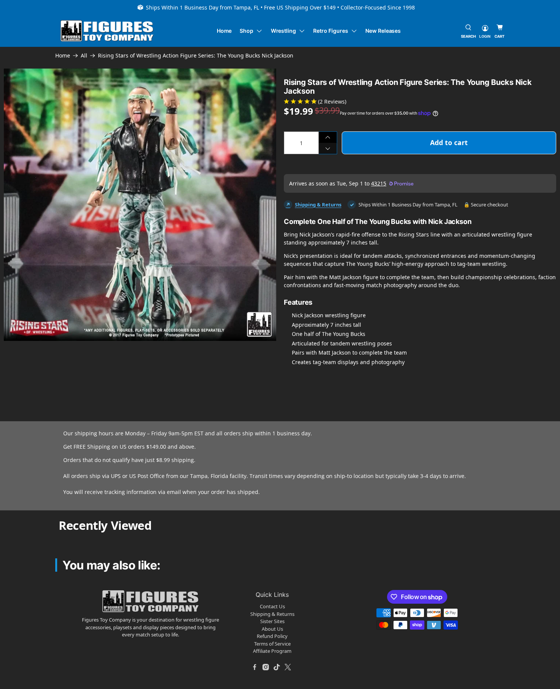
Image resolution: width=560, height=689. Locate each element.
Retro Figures (330, 30)
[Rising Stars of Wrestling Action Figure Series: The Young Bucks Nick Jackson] (140, 205)
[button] (14, 356)
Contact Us (272, 606)
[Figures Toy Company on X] (288, 667)
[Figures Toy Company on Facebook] (254, 667)
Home (224, 30)
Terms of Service (272, 643)
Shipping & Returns (318, 204)
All (84, 55)
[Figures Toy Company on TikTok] (277, 667)
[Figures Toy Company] (107, 31)
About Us (272, 628)
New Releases (383, 30)
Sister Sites (272, 621)
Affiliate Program (272, 650)
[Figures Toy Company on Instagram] (265, 667)
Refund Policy (272, 636)
